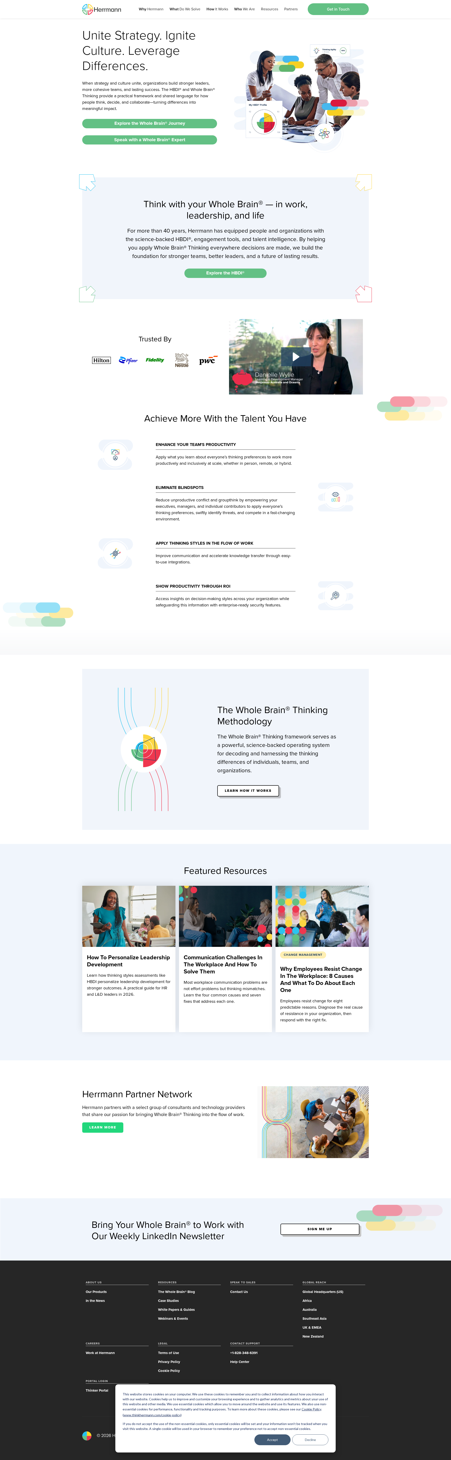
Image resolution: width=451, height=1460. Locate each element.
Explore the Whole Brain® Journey (149, 123)
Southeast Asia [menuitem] (315, 1318)
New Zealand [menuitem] (313, 1336)
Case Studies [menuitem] (168, 1301)
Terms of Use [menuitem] (168, 1353)
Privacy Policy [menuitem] (169, 1362)
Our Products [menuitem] (96, 1292)
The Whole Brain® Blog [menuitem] (176, 1292)
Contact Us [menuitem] (239, 1292)
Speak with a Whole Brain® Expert (149, 140)
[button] (296, 356)
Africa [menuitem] (307, 1301)
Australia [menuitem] (310, 1310)
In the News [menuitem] (95, 1301)
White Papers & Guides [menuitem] (176, 1310)
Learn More (102, 1127)
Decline (310, 1440)
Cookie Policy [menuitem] (169, 1371)
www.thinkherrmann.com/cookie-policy (152, 1415)
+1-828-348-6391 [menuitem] (243, 1353)
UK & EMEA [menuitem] (312, 1327)
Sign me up (319, 1229)
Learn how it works (248, 791)
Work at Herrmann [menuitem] (100, 1353)
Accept (272, 1440)
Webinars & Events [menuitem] (173, 1318)
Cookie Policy (311, 1409)
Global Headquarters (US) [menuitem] (323, 1292)
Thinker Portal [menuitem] (97, 1390)
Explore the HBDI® (225, 273)
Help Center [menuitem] (239, 1362)
